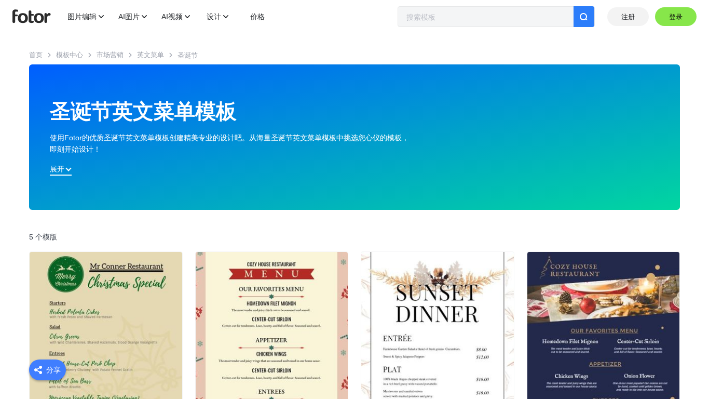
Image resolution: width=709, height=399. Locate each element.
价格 (257, 16)
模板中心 (69, 55)
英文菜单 (150, 55)
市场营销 (110, 55)
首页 (36, 55)
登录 (676, 17)
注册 (628, 17)
